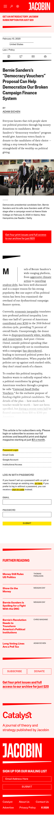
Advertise (8, 807)
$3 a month (38, 440)
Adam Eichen (11, 112)
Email (6, 498)
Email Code (8, 455)
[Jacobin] (39, 6)
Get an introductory (16, 17)
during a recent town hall (33, 409)
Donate (39, 671)
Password (9, 510)
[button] (5, 6)
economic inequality (27, 311)
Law (5, 50)
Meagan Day (39, 588)
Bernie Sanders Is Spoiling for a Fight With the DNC (14, 605)
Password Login (10, 450)
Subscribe (14, 671)
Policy (12, 50)
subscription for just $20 (18, 20)
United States (16, 44)
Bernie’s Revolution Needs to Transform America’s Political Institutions (14, 626)
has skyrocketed (32, 351)
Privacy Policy (27, 807)
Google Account (10, 460)
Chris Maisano (41, 620)
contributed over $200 (15, 323)
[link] (17, 6)
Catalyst (7, 802)
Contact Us (42, 802)
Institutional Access (12, 465)
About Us (24, 802)
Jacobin (33, 17)
